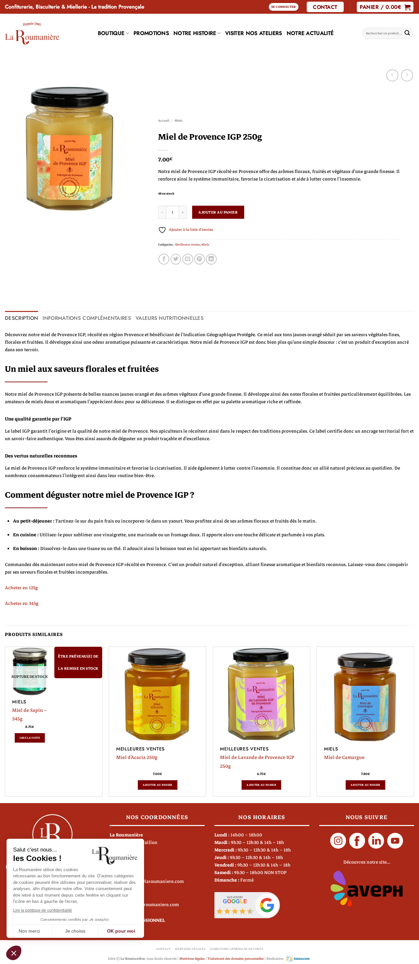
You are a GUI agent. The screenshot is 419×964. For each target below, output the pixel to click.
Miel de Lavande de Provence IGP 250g (257, 761)
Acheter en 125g (21, 588)
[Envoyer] (407, 33)
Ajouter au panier (218, 212)
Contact (163, 949)
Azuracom (301, 958)
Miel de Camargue (344, 757)
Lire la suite (30, 737)
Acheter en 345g (21, 603)
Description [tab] (21, 318)
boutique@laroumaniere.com (152, 881)
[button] (283, 7)
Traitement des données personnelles (236, 958)
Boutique (111, 33)
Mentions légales (190, 949)
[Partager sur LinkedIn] (211, 259)
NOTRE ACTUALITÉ (310, 33)
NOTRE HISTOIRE (194, 33)
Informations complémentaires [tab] (87, 318)
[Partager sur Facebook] (163, 259)
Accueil (163, 120)
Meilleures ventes (187, 244)
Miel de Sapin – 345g (29, 714)
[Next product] (392, 75)
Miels (178, 120)
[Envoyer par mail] (187, 259)
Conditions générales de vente (237, 949)
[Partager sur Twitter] (176, 259)
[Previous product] (407, 75)
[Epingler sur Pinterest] (199, 259)
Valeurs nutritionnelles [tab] (170, 318)
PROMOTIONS (151, 33)
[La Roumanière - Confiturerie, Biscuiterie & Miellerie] (32, 33)
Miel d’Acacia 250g (136, 757)
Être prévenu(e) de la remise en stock (78, 662)
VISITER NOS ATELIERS (253, 33)
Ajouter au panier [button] (158, 785)
